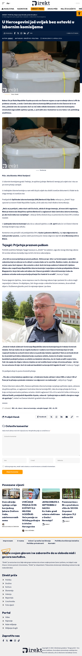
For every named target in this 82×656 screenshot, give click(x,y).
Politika (35, 38)
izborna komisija (29, 408)
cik (16, 408)
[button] (79, 13)
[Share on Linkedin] (24, 33)
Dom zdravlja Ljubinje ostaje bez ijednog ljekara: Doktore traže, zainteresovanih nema (10, 511)
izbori (20, 408)
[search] (72, 3)
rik (53, 408)
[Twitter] (7, 640)
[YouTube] (11, 640)
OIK (50, 408)
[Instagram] (15, 640)
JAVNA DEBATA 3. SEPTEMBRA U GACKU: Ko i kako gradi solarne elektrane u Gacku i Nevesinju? (51, 511)
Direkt (10, 38)
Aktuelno (19, 38)
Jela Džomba (29, 530)
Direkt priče (8, 494)
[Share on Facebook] (14, 33)
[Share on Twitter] (18, 33)
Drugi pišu (68, 497)
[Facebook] (3, 640)
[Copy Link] (27, 33)
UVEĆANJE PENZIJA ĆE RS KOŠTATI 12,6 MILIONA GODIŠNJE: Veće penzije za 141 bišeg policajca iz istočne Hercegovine (31, 514)
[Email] (66, 417)
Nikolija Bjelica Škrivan (10, 526)
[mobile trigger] (4, 3)
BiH (13, 408)
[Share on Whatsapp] (21, 33)
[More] (31, 33)
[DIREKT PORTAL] (41, 3)
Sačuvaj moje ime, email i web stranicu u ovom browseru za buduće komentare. (30, 466)
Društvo (27, 38)
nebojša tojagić (42, 408)
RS (56, 408)
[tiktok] (18, 641)
